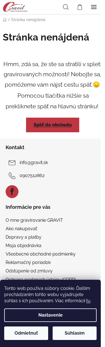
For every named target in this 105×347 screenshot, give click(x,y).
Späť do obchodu (53, 124)
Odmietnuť (26, 333)
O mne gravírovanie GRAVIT (34, 220)
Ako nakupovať (21, 228)
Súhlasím (75, 333)
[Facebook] (12, 191)
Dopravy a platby (23, 237)
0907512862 (32, 175)
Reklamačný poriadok (28, 262)
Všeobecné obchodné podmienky (41, 254)
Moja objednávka (23, 245)
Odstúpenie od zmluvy (29, 271)
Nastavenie (50, 315)
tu (88, 300)
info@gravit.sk (34, 162)
